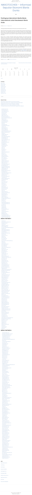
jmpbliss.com (3, 153)
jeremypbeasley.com (4, 165)
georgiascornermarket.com (5, 270)
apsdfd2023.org (3, 208)
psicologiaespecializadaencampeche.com (8, 339)
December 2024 (3, 89)
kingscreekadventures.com (5, 139)
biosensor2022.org (4, 235)
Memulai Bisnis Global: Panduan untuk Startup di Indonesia (10, 101)
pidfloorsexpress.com (4, 115)
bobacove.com (3, 305)
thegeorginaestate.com (5, 302)
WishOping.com (3, 143)
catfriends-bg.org (4, 112)
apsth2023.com (3, 212)
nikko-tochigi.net (4, 419)
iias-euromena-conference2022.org (6, 240)
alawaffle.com (4, 370)
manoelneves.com (4, 124)
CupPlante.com (3, 146)
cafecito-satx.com (4, 374)
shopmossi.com (4, 399)
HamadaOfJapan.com (4, 137)
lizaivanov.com (4, 345)
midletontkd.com (4, 416)
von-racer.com (3, 273)
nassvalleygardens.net (5, 443)
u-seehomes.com (4, 177)
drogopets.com (3, 322)
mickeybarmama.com (4, 307)
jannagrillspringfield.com (5, 284)
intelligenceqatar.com (4, 134)
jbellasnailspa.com (4, 298)
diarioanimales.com (4, 251)
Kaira (16, 492)
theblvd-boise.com (4, 182)
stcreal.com (3, 148)
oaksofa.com (3, 325)
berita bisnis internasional (12, 59)
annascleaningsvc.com (5, 382)
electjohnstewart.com (5, 444)
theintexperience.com (4, 110)
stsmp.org (3, 123)
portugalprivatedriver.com (5, 272)
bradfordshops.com (4, 191)
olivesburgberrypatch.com (6, 387)
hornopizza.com (4, 342)
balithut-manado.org (4, 197)
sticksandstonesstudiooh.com (6, 397)
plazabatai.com (3, 248)
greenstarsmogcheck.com (5, 267)
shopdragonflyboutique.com (5, 309)
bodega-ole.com (4, 439)
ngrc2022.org (3, 186)
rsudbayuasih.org (5, 448)
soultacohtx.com (4, 326)
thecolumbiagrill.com (4, 226)
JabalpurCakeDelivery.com (5, 132)
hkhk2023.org (3, 205)
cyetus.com (3, 190)
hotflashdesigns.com (4, 168)
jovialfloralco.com (4, 175)
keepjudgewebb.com (5, 411)
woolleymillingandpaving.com (6, 393)
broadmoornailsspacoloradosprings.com (8, 364)
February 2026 (3, 84)
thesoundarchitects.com (6, 409)
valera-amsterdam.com (5, 432)
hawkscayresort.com (4, 249)
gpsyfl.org (3, 328)
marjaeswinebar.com (4, 260)
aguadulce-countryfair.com (5, 293)
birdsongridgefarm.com (5, 430)
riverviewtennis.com (4, 316)
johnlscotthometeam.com (5, 176)
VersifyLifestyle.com (4, 138)
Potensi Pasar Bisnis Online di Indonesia (25, 62)
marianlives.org (3, 113)
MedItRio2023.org (4, 213)
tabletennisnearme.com (5, 324)
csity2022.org (3, 242)
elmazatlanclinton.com (4, 261)
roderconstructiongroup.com (6, 247)
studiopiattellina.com (4, 283)
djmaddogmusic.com (5, 408)
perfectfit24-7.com (4, 271)
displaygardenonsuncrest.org (6, 318)
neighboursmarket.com (5, 436)
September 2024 (3, 93)
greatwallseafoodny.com (6, 354)
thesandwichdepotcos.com (5, 166)
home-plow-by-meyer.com (6, 348)
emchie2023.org (3, 231)
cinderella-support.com (5, 160)
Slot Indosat (3, 467)
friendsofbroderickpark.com (5, 282)
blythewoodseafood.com (5, 303)
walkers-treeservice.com (6, 398)
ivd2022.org (3, 241)
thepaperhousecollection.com (6, 404)
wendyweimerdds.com (4, 156)
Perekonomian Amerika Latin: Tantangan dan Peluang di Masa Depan (12, 102)
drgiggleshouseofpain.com (5, 167)
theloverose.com (4, 355)
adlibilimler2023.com (4, 194)
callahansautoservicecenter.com (6, 269)
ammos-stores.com (5, 428)
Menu (16, 14)
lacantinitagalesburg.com (5, 264)
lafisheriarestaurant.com (5, 291)
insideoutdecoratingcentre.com (6, 172)
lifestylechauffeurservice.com (5, 170)
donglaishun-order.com (5, 287)
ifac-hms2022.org (4, 238)
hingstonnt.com (3, 118)
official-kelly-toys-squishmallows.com (7, 317)
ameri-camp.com (4, 157)
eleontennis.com (4, 189)
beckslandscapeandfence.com (6, 334)
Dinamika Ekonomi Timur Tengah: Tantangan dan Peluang (10, 104)
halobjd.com (3, 133)
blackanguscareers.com (5, 437)
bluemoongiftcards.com (5, 421)
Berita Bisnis (5, 59)
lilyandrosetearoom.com (6, 386)
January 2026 (3, 85)
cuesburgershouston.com (6, 338)
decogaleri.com (3, 252)
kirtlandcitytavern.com (5, 426)
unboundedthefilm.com (5, 111)
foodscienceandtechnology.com (7, 454)
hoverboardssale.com (4, 121)
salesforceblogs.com (4, 128)
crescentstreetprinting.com (6, 341)
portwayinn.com (4, 407)
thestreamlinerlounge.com (6, 440)
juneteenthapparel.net (5, 450)
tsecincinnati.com (4, 246)
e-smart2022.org (4, 184)
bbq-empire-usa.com (4, 319)
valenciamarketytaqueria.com (6, 367)
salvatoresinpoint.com (4, 173)
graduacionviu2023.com (5, 375)
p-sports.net (4, 359)
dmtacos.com (4, 340)
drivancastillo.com (5, 414)
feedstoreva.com (4, 320)
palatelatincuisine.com (5, 349)
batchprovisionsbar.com (5, 312)
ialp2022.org (3, 236)
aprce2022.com (3, 199)
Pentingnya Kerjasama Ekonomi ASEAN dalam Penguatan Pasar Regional (12, 105)
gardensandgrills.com (5, 417)
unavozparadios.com (4, 253)
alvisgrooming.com (4, 301)
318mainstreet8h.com (4, 278)
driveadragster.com (5, 343)
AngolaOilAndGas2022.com (5, 202)
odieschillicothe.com (4, 263)
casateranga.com (4, 396)
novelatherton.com (5, 442)
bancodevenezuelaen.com (5, 116)
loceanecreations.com (5, 429)
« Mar (2, 78)
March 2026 (2, 83)
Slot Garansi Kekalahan (4, 481)
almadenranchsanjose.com (5, 192)
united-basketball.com (5, 372)
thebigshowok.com (5, 352)
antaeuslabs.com (4, 140)
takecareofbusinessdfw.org (5, 136)
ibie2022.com (3, 200)
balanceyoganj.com (4, 127)
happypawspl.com (4, 268)
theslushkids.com (4, 388)
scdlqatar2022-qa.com (4, 225)
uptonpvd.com (4, 394)
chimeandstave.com (5, 353)
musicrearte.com (4, 314)
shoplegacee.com (4, 144)
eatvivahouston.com (5, 351)
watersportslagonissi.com (5, 178)
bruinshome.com (4, 381)
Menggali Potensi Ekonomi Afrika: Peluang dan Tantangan (10, 103)
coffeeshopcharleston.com (5, 274)
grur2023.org (3, 204)
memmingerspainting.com (5, 164)
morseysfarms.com (4, 315)
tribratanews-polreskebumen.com (7, 447)
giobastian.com (4, 389)
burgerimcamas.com (5, 458)
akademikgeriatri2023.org (5, 229)
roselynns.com (3, 126)
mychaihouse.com (4, 300)
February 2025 (3, 87)
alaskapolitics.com (4, 122)
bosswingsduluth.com (4, 295)
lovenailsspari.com (4, 279)
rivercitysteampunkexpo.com (6, 422)
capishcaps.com (3, 327)
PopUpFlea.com (3, 149)
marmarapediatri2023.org (5, 230)
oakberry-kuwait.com (4, 280)
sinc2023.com (3, 224)
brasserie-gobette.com (5, 313)
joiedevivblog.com (5, 431)
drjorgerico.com (3, 154)
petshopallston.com (5, 361)
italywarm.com (4, 451)
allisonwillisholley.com (5, 405)
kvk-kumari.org (4, 453)
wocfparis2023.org (4, 223)
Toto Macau (3, 464)
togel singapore (24, 50)
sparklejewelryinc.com (5, 378)
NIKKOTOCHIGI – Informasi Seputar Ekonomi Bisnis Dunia (16, 7)
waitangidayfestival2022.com (5, 215)
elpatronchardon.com (4, 286)
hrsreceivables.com (4, 158)
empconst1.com (3, 159)
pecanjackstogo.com (5, 376)
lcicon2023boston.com (4, 214)
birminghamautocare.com (5, 296)
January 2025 (3, 88)
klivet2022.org (3, 237)
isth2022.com (3, 220)
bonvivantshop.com (4, 145)
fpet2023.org (3, 183)
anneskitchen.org (5, 366)
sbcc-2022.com (3, 201)
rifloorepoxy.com (4, 392)
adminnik (10, 25)
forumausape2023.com (5, 209)
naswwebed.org (3, 195)
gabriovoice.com (4, 356)
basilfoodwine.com (5, 418)
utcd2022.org (3, 234)
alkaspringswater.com (4, 276)
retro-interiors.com (4, 181)
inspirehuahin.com (4, 162)
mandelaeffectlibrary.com (5, 125)
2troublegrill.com (4, 395)
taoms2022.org (3, 239)
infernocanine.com (5, 403)
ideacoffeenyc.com (4, 262)
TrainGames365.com (4, 129)
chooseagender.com (4, 120)
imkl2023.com (3, 210)
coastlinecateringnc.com (6, 337)
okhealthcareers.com (4, 109)
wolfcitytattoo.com (5, 383)
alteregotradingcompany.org (5, 198)
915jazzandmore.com (4, 292)
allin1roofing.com (5, 410)
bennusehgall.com (4, 245)
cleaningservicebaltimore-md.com (7, 333)
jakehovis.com (3, 294)
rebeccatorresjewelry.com (5, 151)
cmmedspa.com (4, 415)
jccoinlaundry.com (4, 258)
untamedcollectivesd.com (6, 400)
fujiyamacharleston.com (5, 285)
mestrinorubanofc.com (5, 441)
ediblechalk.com (3, 323)
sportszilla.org (3, 311)
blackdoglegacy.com (5, 350)
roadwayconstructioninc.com (5, 308)
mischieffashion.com (4, 179)
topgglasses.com (4, 363)
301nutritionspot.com (5, 427)
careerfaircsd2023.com (4, 211)
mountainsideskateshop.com (6, 425)
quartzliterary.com (4, 281)
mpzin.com (3, 147)
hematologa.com (4, 344)
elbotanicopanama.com (5, 256)
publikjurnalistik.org (5, 449)
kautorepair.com (4, 259)
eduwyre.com (3, 180)
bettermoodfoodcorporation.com (6, 117)
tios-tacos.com (4, 373)
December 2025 (3, 86)
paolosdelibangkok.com (5, 304)
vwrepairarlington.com (5, 332)
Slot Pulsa (2, 479)
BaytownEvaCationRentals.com (6, 131)
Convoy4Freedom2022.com (5, 203)
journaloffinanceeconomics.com (7, 452)
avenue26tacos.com (5, 362)
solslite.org (4, 406)
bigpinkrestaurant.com (5, 161)
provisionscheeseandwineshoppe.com (7, 227)
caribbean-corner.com (5, 420)
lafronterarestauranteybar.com (7, 385)
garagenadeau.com (4, 169)
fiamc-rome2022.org (4, 289)
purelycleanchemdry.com (5, 142)
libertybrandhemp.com (5, 433)
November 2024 (3, 90)
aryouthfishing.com (5, 371)
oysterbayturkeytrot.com (6, 384)
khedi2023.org (3, 228)
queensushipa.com (4, 155)
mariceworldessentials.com (5, 290)
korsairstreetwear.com (5, 360)
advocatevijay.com (4, 193)
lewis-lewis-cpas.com (4, 188)
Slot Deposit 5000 (3, 473)
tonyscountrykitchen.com (5, 297)
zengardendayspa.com (5, 377)
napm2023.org (3, 206)
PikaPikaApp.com (4, 135)
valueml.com (3, 150)
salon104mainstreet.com (5, 275)
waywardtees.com (4, 114)
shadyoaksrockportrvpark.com (6, 257)
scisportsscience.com (5, 455)
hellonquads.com (4, 250)
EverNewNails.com (4, 171)
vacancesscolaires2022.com (5, 216)
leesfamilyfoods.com (4, 187)
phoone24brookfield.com (5, 306)
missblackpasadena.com (6, 365)
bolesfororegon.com (5, 438)
